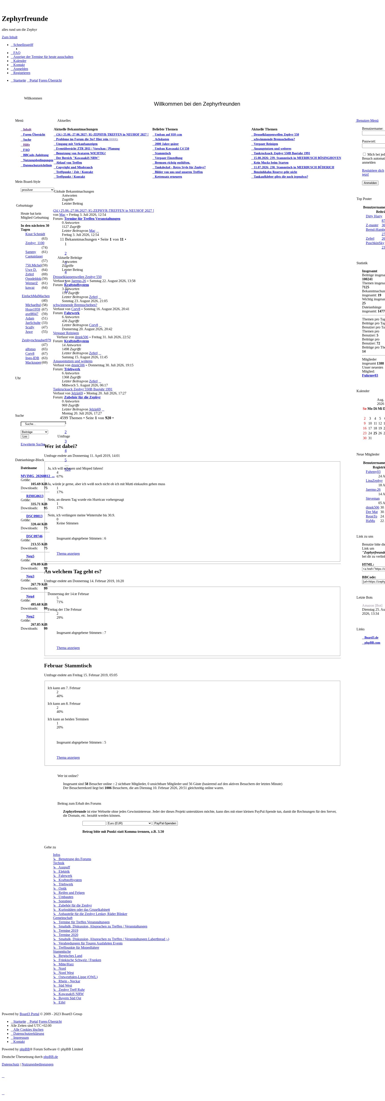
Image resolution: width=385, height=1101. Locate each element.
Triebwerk (72, 369)
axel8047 (31, 314)
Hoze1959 (32, 309)
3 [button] (66, 441)
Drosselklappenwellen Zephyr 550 (77, 277)
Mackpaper (33, 362)
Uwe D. (31, 270)
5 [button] (66, 460)
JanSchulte (33, 323)
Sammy (30, 252)
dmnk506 (81, 337)
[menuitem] (15, 53)
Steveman (373, 498)
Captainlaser (34, 256)
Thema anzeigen (68, 553)
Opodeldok (33, 278)
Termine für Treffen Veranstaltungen (92, 219)
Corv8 (75, 309)
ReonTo (371, 516)
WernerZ (31, 283)
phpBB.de (50, 1057)
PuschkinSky (375, 243)
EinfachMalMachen (36, 296)
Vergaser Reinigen (66, 333)
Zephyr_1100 (34, 243)
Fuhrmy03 (370, 375)
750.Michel (33, 265)
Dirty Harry (374, 216)
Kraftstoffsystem (76, 285)
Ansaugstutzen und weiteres (72, 361)
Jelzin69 (77, 393)
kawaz (30, 287)
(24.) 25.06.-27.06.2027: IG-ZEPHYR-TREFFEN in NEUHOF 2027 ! (103, 210)
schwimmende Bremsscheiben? (75, 305)
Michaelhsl (33, 305)
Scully (29, 327)
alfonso (30, 349)
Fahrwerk (72, 313)
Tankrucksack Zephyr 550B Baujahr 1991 (83, 389)
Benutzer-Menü (367, 120)
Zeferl (93, 297)
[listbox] (37, 190)
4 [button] (66, 272)
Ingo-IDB (32, 358)
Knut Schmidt (35, 234)
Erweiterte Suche (33, 444)
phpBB (25, 1049)
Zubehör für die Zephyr (82, 397)
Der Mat (372, 512)
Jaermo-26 (78, 281)
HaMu (370, 521)
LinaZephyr (374, 480)
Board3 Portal (29, 1014)
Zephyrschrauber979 (36, 340)
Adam (29, 318)
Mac (62, 214)
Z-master (372, 225)
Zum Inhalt (9, 37)
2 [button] (66, 253)
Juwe (29, 332)
